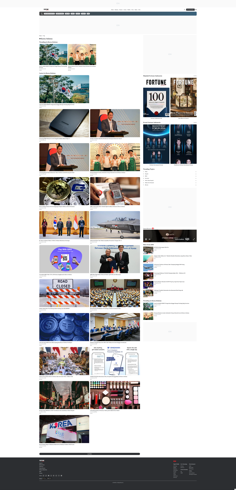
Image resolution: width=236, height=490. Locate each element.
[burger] (196, 9)
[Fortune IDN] (46, 10)
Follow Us (40, 475)
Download (40, 478)
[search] (184, 9)
